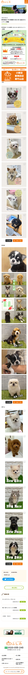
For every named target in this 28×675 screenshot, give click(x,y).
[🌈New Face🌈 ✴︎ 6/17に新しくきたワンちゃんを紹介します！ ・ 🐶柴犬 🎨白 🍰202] (14, 174)
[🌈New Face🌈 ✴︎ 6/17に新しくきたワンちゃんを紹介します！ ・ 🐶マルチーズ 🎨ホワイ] (14, 149)
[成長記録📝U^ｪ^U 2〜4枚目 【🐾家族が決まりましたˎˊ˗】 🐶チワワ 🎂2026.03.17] (14, 310)
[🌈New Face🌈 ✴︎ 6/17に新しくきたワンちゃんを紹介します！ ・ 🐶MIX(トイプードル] (14, 123)
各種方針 (18, 659)
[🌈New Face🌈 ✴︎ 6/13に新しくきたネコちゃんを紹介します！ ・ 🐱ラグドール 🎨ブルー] (14, 200)
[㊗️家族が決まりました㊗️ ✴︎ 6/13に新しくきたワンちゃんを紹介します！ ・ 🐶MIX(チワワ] (14, 225)
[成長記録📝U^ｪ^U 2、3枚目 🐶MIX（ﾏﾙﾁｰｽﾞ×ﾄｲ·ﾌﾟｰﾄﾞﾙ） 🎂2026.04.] (14, 285)
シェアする (10, 579)
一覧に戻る (14, 588)
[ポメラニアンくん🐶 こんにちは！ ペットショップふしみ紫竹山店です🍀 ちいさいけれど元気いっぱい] (14, 421)
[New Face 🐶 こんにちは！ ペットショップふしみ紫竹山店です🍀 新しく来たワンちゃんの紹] (14, 472)
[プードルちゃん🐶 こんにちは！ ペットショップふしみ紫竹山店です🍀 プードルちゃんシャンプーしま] (14, 446)
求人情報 (18, 655)
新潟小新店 (6, 572)
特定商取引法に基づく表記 (7, 659)
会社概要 (4, 655)
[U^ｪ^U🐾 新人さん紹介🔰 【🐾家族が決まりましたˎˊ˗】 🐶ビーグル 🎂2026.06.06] (14, 336)
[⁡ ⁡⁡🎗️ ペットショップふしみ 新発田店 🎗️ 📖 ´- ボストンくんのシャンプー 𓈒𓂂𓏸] (14, 361)
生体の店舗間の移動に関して (20, 663)
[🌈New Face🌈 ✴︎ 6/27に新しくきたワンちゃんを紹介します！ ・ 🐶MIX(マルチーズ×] (14, 98)
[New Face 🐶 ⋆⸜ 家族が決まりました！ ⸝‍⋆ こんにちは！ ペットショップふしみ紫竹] (14, 523)
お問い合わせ (5, 663)
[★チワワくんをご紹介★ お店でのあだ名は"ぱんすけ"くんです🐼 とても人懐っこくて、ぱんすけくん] (14, 259)
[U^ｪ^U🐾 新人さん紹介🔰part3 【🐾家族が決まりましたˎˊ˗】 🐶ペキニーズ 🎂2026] (14, 387)
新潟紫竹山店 (7, 574)
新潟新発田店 (14, 572)
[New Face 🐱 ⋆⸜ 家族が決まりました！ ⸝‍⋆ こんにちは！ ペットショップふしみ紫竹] (14, 497)
